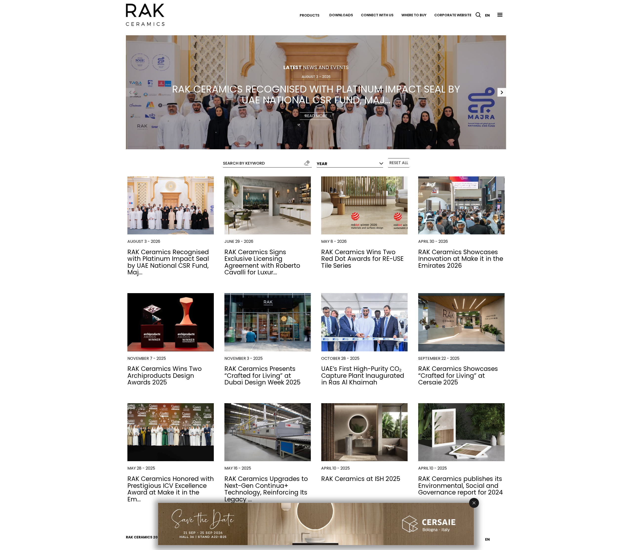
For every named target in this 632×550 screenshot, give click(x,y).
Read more (316, 116)
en (487, 15)
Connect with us (377, 15)
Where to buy (413, 15)
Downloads (341, 15)
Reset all (398, 163)
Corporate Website (452, 15)
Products (309, 15)
